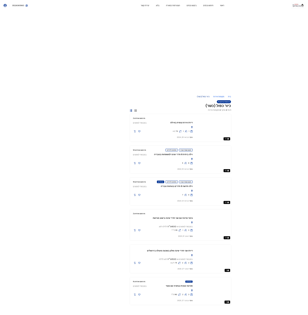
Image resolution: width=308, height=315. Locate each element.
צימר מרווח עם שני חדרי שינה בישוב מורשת (173, 218)
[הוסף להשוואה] (135, 131)
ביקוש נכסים (192, 5)
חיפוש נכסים (208, 5)
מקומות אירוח (218, 97)
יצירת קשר (145, 5)
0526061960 (18, 5)
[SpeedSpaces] (298, 5)
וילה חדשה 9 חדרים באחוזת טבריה (177, 186)
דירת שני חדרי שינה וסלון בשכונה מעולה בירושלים (170, 250)
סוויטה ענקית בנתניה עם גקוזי (179, 286)
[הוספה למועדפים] (139, 131)
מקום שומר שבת (185, 150)
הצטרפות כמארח (173, 5)
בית (229, 97)
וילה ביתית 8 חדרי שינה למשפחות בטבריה (173, 154)
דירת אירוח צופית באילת (181, 122)
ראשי (222, 5)
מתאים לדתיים (171, 150)
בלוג (157, 5)
